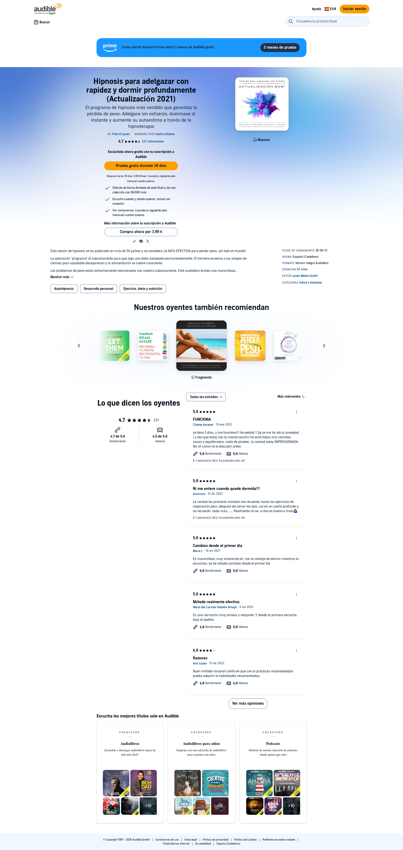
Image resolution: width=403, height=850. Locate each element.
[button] (134, 241)
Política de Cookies (245, 839)
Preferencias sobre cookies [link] (278, 839)
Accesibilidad (203, 843)
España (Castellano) (228, 843)
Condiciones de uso (167, 839)
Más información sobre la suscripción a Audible (140, 223)
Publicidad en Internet (176, 843)
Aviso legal (191, 839)
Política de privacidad (216, 839)
